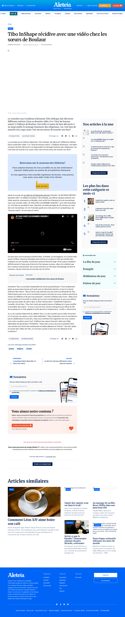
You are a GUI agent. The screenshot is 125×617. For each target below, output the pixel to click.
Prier (12, 13)
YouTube (29, 349)
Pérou (11, 489)
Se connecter (93, 5)
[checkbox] (10, 391)
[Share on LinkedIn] (66, 136)
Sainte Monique (68, 8)
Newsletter (62, 577)
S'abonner (106, 575)
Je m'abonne (104, 5)
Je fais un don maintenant (21, 425)
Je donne (116, 5)
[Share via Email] (73, 136)
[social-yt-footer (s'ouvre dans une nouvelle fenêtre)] (57, 605)
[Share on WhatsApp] (76, 136)
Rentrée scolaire (117, 13)
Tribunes (47, 13)
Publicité (61, 591)
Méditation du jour (94, 276)
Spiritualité (89, 13)
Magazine (62, 583)
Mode (68, 489)
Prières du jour (91, 283)
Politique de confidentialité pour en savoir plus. (97, 313)
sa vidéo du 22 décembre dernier (37, 195)
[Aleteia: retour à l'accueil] (62, 4)
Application (62, 580)
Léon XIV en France (102, 13)
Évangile (88, 269)
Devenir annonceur (66, 610)
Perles (10, 24)
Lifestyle (67, 13)
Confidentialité (104, 610)
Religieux (20, 349)
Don (60, 588)
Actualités (57, 13)
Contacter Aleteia (79, 610)
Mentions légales (54, 610)
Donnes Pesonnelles (92, 610)
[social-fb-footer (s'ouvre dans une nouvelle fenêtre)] (61, 605)
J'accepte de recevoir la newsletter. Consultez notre (34, 391)
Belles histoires (26, 13)
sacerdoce (69, 523)
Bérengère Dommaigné (30, 45)
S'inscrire (14, 397)
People (97, 489)
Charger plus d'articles (99, 173)
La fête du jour (91, 261)
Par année (78, 577)
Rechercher (31, 5)
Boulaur (11, 349)
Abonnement (63, 586)
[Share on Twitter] (69, 136)
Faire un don (42, 186)
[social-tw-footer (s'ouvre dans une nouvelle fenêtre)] (64, 605)
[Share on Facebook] (62, 136)
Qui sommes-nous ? (41, 610)
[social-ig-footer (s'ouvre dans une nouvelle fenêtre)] (68, 605)
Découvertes (78, 13)
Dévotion (97, 525)
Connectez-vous (51, 456)
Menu (4, 13)
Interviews (38, 13)
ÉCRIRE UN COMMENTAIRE (42, 464)
